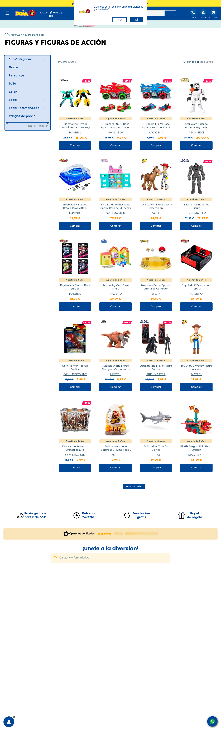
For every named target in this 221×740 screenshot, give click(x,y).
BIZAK (156, 293)
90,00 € (42, 126)
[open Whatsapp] (212, 721)
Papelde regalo (194, 515)
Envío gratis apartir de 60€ (35, 515)
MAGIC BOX (115, 132)
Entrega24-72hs (88, 515)
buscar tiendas (51, 14)
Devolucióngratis (141, 515)
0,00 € (32, 126)
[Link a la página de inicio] (6, 35)
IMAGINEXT (196, 132)
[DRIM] (25, 13)
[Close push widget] (14, 717)
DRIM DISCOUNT (75, 374)
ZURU (115, 455)
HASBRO (75, 132)
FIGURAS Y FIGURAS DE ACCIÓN (27, 35)
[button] (27, 59)
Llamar (193, 17)
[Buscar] (170, 13)
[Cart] (213, 14)
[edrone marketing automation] (83, 27)
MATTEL (156, 213)
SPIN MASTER (115, 213)
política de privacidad (97, 573)
